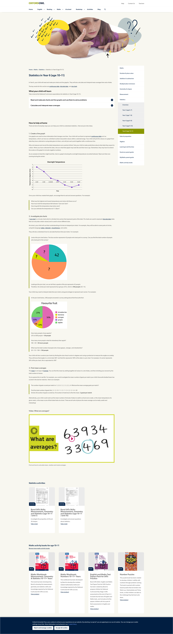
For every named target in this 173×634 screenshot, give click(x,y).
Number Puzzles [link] (127, 574)
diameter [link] (48, 228)
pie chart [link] (74, 86)
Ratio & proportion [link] (125, 136)
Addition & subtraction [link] (127, 78)
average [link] (45, 371)
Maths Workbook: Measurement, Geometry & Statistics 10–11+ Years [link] (42, 576)
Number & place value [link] (126, 73)
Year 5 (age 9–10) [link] (127, 126)
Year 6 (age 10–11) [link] (127, 131)
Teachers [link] (141, 3)
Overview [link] (125, 105)
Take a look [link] (34, 524)
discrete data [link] (64, 86)
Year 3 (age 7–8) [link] (127, 115)
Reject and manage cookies (43, 628)
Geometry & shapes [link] (126, 89)
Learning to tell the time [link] (127, 147)
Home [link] (31, 9)
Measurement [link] (124, 94)
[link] (38, 3)
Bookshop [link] (79, 9)
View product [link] (35, 594)
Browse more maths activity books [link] (39, 548)
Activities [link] (90, 9)
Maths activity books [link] (126, 162)
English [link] (39, 9)
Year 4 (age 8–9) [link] (127, 120)
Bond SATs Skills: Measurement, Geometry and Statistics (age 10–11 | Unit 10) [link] (72, 512)
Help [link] (122, 3)
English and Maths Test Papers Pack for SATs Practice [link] (100, 576)
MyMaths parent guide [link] (127, 157)
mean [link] (33, 371)
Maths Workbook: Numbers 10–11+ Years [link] (71, 575)
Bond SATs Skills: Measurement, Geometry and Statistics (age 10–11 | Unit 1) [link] (42, 512)
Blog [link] (99, 9)
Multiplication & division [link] (127, 84)
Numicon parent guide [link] (127, 152)
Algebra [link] (122, 141)
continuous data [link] (54, 86)
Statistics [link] (42, 69)
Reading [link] (49, 9)
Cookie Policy (72, 624)
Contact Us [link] (131, 3)
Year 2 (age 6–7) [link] (127, 110)
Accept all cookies (62, 628)
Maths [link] (59, 9)
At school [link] (68, 9)
